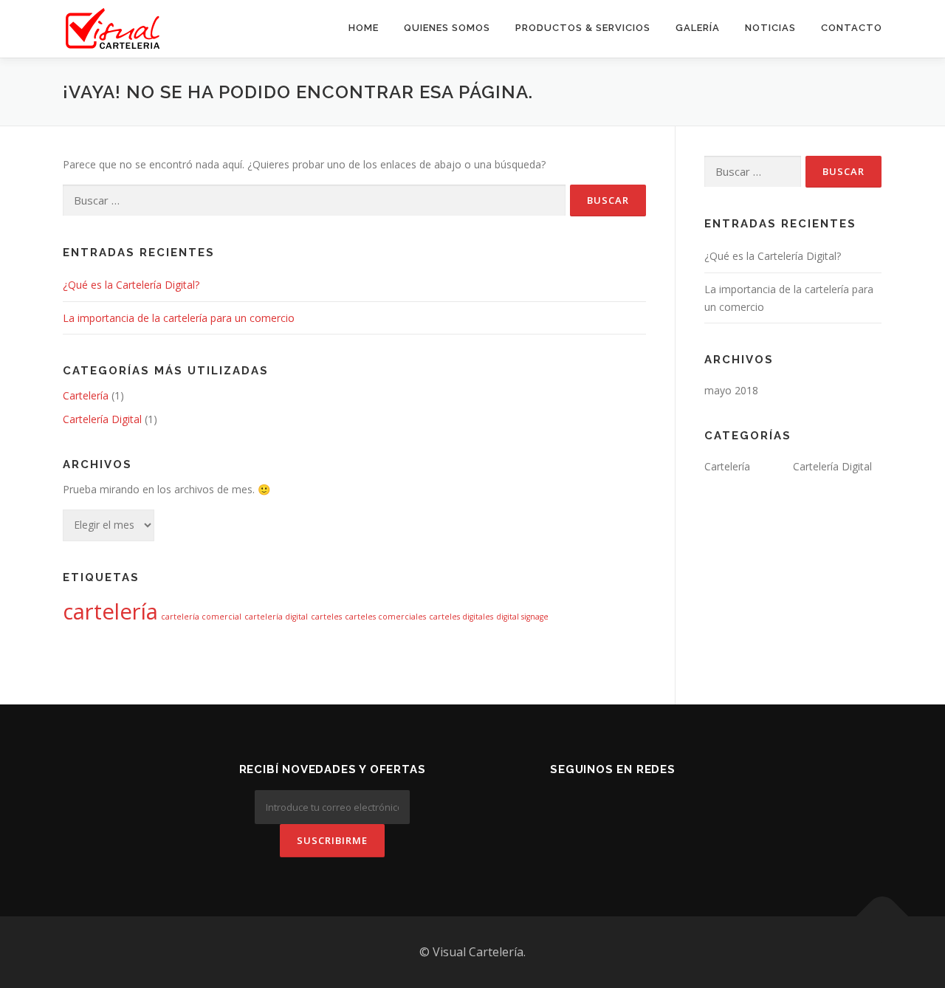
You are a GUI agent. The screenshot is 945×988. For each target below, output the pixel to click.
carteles (326, 616)
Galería (698, 27)
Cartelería (86, 395)
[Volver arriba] (882, 917)
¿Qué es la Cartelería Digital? (131, 285)
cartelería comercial (201, 616)
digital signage (522, 616)
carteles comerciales (385, 616)
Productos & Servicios (582, 27)
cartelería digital (276, 616)
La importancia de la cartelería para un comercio (179, 318)
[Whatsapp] (654, 801)
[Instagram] (613, 801)
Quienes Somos (447, 27)
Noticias (770, 27)
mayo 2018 (731, 390)
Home (363, 27)
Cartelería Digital (102, 419)
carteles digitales (461, 616)
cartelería (110, 611)
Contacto (851, 27)
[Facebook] (571, 801)
